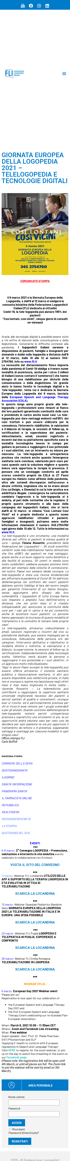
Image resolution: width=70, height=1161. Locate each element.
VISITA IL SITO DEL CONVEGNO (35, 865)
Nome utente (16, 1097)
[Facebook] (31, 6)
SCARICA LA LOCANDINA (35, 893)
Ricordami (18, 1129)
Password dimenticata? (23, 1132)
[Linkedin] (47, 6)
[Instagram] (39, 6)
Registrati (20, 1141)
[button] (64, 73)
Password (14, 1108)
